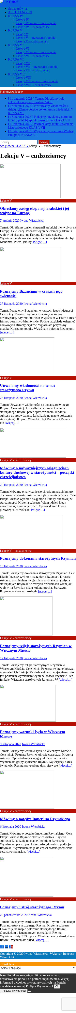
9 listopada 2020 (10, 744)
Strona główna (17, 8)
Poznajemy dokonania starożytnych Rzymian (38, 558)
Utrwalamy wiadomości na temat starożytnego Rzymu (27, 387)
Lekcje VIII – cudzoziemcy (33, 85)
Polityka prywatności (14, 990)
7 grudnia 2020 (9, 220)
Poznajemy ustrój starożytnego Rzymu (32, 907)
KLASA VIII (16, 74)
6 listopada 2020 (10, 826)
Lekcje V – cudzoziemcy (32, 41)
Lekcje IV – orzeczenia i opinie (36, 23)
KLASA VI (15, 45)
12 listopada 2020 (11, 658)
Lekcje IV (22, 19)
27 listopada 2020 (11, 303)
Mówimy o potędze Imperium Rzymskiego (35, 819)
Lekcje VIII (23, 77)
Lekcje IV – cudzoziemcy (32, 26)
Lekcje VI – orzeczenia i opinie (36, 52)
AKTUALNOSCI (20, 12)
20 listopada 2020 (11, 484)
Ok (57, 986)
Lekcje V (22, 34)
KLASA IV (15, 16)
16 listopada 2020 (11, 566)
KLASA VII (16, 59)
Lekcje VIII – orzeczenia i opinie (37, 81)
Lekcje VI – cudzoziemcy (32, 55)
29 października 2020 (14, 915)
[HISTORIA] (9, 1)
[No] (29, 991)
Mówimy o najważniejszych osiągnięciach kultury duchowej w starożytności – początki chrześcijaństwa (37, 472)
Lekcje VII (23, 63)
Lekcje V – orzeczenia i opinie (35, 37)
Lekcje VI (22, 48)
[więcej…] (40, 242)
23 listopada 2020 (11, 398)
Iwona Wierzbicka (32, 220)
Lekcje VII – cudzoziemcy (33, 70)
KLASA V (15, 30)
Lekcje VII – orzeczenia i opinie (36, 66)
